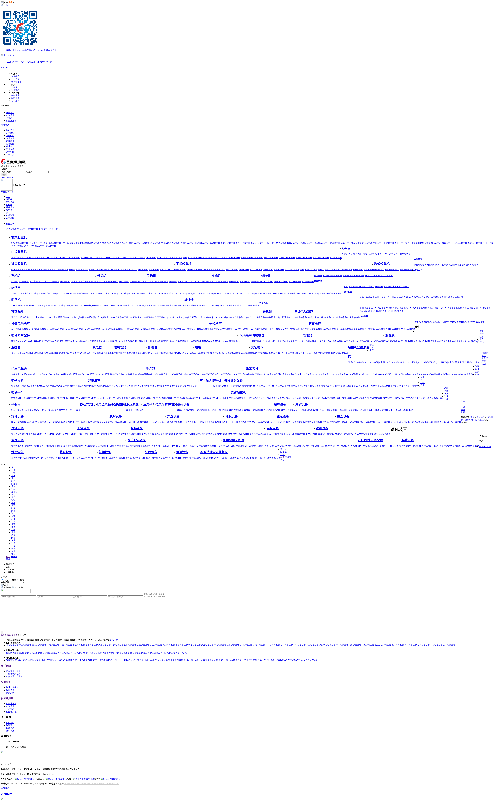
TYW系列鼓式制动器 (207, 293)
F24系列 (89, 353)
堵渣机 (91, 458)
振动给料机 (261, 434)
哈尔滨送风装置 (273, 645)
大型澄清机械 (384, 434)
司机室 (66, 317)
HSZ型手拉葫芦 (225, 329)
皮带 (395, 446)
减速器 (375, 446)
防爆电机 (169, 305)
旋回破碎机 (223, 410)
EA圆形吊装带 (404, 374)
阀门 (385, 446)
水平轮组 (55, 281)
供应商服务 (7, 698)
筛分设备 (390, 308)
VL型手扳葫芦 (302, 329)
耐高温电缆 (207, 341)
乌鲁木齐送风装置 (383, 645)
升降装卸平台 (314, 386)
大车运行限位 (300, 353)
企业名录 (10, 138)
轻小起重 (348, 292)
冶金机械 (364, 316)
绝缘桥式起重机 (187, 243)
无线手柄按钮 (287, 353)
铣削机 (168, 458)
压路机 (148, 446)
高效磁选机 (406, 422)
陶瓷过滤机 (145, 422)
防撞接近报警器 (166, 353)
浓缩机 (347, 434)
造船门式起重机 (209, 258)
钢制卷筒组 (102, 281)
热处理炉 (443, 446)
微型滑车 (92, 386)
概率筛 (41, 422)
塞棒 (20, 458)
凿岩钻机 (240, 446)
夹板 (38, 317)
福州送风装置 (130, 645)
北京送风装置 (12, 645)
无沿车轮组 (45, 281)
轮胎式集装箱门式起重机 (252, 258)
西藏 (446, 388)
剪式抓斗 (396, 362)
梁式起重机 (51, 246)
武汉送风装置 (286, 645)
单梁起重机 (346, 243)
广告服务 (10, 115)
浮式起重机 (143, 270)
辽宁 (371, 347)
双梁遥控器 (64, 353)
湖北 (477, 369)
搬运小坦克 (346, 386)
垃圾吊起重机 (293, 243)
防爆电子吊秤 (82, 386)
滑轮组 (365, 254)
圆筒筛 (69, 422)
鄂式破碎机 (202, 410)
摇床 (279, 422)
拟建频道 (10, 146)
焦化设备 (267, 458)
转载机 (206, 446)
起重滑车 (388, 286)
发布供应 (15, 76)
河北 (481, 342)
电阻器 (326, 276)
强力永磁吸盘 (39, 374)
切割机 (155, 458)
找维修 (9, 210)
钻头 (304, 446)
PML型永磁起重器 (86, 374)
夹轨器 (407, 254)
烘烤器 (451, 446)
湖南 (477, 372)
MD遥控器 (38, 353)
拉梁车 (451, 297)
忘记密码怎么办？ (14, 674)
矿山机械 (263, 303)
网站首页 (10, 130)
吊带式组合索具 (304, 374)
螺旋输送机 (79, 446)
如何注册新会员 (13, 671)
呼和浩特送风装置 (327, 645)
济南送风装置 (156, 645)
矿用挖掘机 (133, 446)
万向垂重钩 (277, 374)
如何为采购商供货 (14, 676)
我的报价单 (16, 82)
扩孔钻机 (271, 446)
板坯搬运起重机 (202, 243)
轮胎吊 (328, 270)
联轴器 (233, 317)
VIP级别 (10, 569)
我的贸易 (5, 67)
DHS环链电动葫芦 (92, 329)
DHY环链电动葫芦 (164, 329)
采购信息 (10, 207)
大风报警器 (190, 353)
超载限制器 (149, 341)
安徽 (484, 361)
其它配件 (399, 254)
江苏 (481, 337)
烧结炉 (465, 446)
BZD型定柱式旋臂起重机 (291, 398)
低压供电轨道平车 (207, 398)
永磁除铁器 (396, 422)
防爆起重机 (215, 243)
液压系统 (435, 297)
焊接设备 (463, 322)
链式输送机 (101, 446)
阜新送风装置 (115, 653)
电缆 (367, 276)
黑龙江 (485, 358)
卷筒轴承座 (135, 281)
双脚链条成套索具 (263, 374)
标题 (14, 580)
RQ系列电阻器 (323, 341)
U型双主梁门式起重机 (70, 258)
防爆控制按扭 (269, 341)
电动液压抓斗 (415, 362)
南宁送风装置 (181, 645)
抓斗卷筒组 (124, 281)
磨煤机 (412, 410)
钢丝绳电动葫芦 (344, 329)
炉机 (403, 446)
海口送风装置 (398, 645)
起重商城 (10, 133)
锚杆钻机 (253, 446)
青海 (446, 396)
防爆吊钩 (173, 281)
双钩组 (156, 281)
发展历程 (10, 728)
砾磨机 (356, 410)
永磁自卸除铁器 (436, 422)
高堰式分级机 (264, 422)
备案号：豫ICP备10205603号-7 (78, 783)
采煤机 (277, 410)
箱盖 (112, 341)
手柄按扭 (94, 341)
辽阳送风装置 (128, 653)
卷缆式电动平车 (148, 398)
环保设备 (224, 458)
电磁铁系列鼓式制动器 (167, 293)
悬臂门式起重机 (271, 258)
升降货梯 (325, 386)
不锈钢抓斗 (446, 362)
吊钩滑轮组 (223, 281)
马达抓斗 (378, 362)
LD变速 (219, 317)
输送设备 (486, 308)
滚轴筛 (23, 422)
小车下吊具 (397, 286)
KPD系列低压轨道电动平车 (23, 398)
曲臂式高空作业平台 (275, 386)
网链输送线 (90, 446)
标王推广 (10, 112)
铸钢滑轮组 (234, 281)
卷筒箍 (143, 281)
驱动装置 (176, 317)
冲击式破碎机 (235, 410)
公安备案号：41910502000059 (105, 783)
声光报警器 (153, 353)
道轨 (47, 317)
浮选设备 (408, 308)
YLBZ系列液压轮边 (127, 293)
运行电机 (37, 341)
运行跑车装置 (48, 341)
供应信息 (481, 417)
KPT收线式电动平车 (69, 398)
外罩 (61, 341)
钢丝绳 (157, 341)
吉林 (484, 356)
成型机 (115, 458)
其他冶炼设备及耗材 (477, 322)
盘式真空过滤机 (70, 434)
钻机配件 (262, 446)
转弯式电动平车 (133, 398)
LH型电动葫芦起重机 (89, 243)
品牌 (22, 580)
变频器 (345, 353)
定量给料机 (168, 434)
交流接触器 (263, 353)
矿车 (181, 446)
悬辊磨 (329, 410)
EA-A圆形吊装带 (419, 374)
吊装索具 (370, 286)
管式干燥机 (100, 434)
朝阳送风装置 (167, 653)
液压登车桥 (302, 386)
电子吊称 (379, 286)
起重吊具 (318, 281)
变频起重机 (356, 243)
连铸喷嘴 (31, 458)
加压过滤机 (31, 434)
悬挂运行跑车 (324, 353)
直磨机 (385, 410)
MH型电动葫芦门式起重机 (93, 258)
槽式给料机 (211, 434)
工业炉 (429, 446)
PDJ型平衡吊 (40, 410)
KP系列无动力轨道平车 (187, 398)
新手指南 (6, 665)
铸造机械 (250, 458)
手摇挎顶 (150, 374)
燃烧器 (471, 446)
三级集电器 (98, 353)
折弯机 (102, 458)
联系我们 (10, 725)
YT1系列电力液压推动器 (246, 293)
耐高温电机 (218, 341)
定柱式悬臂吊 (273, 398)
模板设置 (15, 98)
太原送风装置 (53, 645)
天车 (185, 258)
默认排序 (10, 564)
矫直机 (129, 458)
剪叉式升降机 (405, 386)
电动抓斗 (369, 362)
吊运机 (253, 270)
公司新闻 (15, 101)
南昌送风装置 (143, 645)
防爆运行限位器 (295, 341)
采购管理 (15, 90)
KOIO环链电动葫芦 (55, 329)
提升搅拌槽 (220, 422)
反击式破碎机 (190, 410)
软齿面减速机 (267, 281)
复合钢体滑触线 (463, 341)
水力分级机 (230, 422)
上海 (463, 407)
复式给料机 (222, 434)
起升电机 (28, 341)
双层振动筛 (104, 422)
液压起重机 (336, 270)
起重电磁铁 (354, 286)
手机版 (30, 27)
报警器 (361, 276)
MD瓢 (226, 341)
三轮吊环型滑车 (144, 386)
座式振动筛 (32, 422)
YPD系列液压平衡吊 (70, 410)
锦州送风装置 (89, 653)
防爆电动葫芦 (420, 265)
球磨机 (392, 410)
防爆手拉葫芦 (274, 329)
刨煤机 (284, 410)
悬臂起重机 (439, 398)
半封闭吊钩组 (205, 281)
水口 (25, 458)
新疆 (463, 401)
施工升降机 (198, 270)
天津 (463, 410)
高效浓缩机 (321, 434)
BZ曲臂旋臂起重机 (373, 398)
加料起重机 (378, 243)
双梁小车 (196, 317)
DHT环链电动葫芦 (130, 329)
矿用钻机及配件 (380, 311)
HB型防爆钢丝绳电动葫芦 (319, 317)
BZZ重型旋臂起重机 (312, 398)
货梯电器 (459, 297)
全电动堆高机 (384, 386)
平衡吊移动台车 (53, 410)
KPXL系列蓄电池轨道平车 (103, 398)
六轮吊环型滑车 (189, 386)
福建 (484, 364)
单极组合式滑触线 (422, 341)
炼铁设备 (437, 322)
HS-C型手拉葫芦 (240, 329)
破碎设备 (364, 308)
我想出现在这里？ (9, 635)
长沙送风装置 (299, 645)
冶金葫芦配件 (195, 341)
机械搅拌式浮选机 (206, 422)
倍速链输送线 (46, 446)
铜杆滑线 (475, 341)
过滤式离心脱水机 (159, 422)
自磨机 (343, 410)
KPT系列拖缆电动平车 (166, 398)
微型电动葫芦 (357, 329)
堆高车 (155, 446)
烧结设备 (419, 322)
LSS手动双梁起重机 (71, 243)
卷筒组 (352, 254)
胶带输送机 (27, 446)
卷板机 (122, 458)
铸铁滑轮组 (256, 281)
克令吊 (72, 270)
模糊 (6, 580)
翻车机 (175, 446)
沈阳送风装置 (66, 645)
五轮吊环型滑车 (174, 386)
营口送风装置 (102, 653)
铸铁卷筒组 (113, 281)
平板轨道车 (120, 398)
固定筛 (96, 422)
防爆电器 (318, 276)
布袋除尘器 (300, 434)
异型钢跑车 (246, 353)
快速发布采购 (12, 687)
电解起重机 (447, 243)
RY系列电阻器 (363, 341)
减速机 (372, 254)
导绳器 (126, 341)
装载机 (213, 446)
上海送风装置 (79, 645)
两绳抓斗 (352, 362)
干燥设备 (451, 308)
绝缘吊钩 (182, 281)
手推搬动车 (335, 386)
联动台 (145, 353)
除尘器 (291, 434)
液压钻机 (297, 446)
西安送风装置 (220, 645)
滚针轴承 (119, 341)
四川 (422, 380)
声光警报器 (186, 317)
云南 (422, 385)
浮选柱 (194, 422)
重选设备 (425, 308)
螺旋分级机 (241, 422)
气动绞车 (248, 317)
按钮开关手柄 (17, 353)
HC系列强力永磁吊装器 (135, 374)
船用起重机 (33, 270)
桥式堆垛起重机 (460, 243)
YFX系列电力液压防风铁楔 (105, 293)
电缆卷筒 (22, 317)
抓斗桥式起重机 (243, 243)
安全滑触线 (436, 341)
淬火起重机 (436, 243)
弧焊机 (192, 458)
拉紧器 (212, 317)
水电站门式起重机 (113, 258)
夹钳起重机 (400, 243)
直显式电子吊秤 (29, 386)
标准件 (116, 317)
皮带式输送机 (362, 386)
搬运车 (186, 446)
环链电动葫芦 (433, 265)
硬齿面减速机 (295, 281)
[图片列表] (6, 587)
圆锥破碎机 (247, 410)
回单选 (288, 457)
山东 (481, 339)
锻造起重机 (410, 243)
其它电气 (373, 276)
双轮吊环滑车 (131, 386)
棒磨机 (363, 410)
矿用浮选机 (179, 422)
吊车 (302, 270)
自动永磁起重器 (102, 374)
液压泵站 (139, 410)
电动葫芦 (418, 259)
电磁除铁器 (342, 422)
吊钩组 (358, 254)
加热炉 (436, 446)
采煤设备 (373, 308)
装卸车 (193, 446)
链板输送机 (122, 446)
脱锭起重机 (389, 243)
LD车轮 (14, 281)
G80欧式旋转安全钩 (355, 374)
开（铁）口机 (74, 458)
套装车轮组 (85, 281)
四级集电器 (108, 353)
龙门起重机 (151, 258)
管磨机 (323, 410)
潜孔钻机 (315, 446)
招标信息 (10, 202)
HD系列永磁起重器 (68, 374)
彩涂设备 (276, 458)
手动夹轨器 (268, 317)
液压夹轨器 (289, 317)
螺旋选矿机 (297, 422)
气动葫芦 (474, 265)
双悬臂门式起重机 (287, 258)
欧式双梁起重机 (407, 270)
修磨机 (135, 458)
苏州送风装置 (449, 645)
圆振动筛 (15, 422)
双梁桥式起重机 (307, 243)
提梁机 (296, 270)
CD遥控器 (28, 353)
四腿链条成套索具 (320, 374)
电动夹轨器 (279, 317)
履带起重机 (244, 270)
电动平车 (377, 297)
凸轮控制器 (136, 353)
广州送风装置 (410, 645)
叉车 (353, 386)
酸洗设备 (259, 458)
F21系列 (73, 353)
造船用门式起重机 (130, 258)
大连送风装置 (423, 645)
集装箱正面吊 (82, 270)
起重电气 (418, 270)
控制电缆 (126, 353)
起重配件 (346, 248)
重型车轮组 (65, 281)
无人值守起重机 (312, 660)
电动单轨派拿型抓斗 (431, 362)
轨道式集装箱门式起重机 (228, 258)
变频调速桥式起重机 (170, 243)
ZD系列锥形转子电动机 (45, 305)
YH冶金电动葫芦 (339, 317)
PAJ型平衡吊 (28, 410)
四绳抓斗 (361, 362)
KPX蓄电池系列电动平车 (48, 398)
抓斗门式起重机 (33, 258)
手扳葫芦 (213, 329)
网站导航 (5, 125)
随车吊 (321, 270)
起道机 (169, 317)
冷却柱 (84, 458)
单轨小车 (31, 317)
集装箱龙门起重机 (321, 258)
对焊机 (186, 458)
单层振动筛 (49, 422)
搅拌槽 (188, 422)
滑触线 (332, 276)
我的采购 (10, 693)
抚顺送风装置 (51, 653)
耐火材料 (417, 446)
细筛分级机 (252, 422)
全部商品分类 (7, 192)
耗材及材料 (214, 458)
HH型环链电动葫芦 (37, 329)
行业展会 (10, 149)
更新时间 (10, 572)
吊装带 (455, 374)
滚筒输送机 (57, 446)
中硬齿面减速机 (281, 281)
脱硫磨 (378, 410)
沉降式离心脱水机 (118, 422)
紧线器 (14, 317)
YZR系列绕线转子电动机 (22, 305)
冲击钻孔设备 (229, 446)
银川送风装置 (233, 645)
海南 (422, 377)
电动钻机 (354, 446)
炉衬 (423, 446)
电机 (390, 446)
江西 (477, 366)
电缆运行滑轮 (275, 353)
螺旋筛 (76, 422)
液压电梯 (395, 386)
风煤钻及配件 (326, 446)
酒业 (246, 660)
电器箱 (254, 353)
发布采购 (15, 87)
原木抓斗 (387, 362)
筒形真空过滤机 (18, 434)
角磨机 (398, 410)
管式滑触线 (395, 341)
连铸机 (14, 458)
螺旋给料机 (136, 434)
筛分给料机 (244, 434)
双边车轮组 (24, 281)
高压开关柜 (149, 317)
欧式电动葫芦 (379, 329)
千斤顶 (362, 286)
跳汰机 (319, 422)
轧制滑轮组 (245, 281)
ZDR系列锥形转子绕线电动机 (69, 305)
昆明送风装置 (207, 645)
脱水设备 (399, 308)
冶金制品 (204, 458)
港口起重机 (33, 229)
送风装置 (64, 458)
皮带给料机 (190, 434)
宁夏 (446, 399)
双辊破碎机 (258, 410)
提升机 (406, 286)
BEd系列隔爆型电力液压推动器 (294, 293)
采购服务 (6, 682)
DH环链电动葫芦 (147, 329)
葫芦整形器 (234, 341)
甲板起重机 (123, 270)
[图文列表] (17, 587)
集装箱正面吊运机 (168, 270)
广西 (477, 374)
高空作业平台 (259, 386)
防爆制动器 (56, 293)
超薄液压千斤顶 (239, 374)
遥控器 (339, 276)
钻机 (308, 446)
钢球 (369, 446)
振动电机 (53, 317)
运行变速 (68, 341)
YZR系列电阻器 (378, 341)
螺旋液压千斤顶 (162, 374)
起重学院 (10, 152)
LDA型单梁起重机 (19, 243)
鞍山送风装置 (38, 653)
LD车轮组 (75, 281)
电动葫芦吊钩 (192, 281)
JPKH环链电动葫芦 (200, 329)
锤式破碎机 (213, 410)
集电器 (346, 276)
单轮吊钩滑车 (118, 386)
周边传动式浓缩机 (335, 434)
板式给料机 (147, 434)
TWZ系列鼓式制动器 (187, 293)
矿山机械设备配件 (396, 311)
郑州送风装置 (169, 645)
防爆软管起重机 (110, 270)
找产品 (9, 199)
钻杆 (246, 446)
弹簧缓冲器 (202, 305)
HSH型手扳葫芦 (287, 329)
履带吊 (308, 270)
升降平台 (416, 386)
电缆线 (103, 317)
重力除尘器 (282, 434)
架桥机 (190, 270)
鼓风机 (409, 446)
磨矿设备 (381, 308)
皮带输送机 (68, 446)
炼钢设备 (428, 322)
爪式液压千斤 (176, 374)
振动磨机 (371, 410)
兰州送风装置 (246, 645)
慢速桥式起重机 (228, 243)
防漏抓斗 (469, 362)
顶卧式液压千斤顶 (191, 374)
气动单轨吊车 (294, 660)
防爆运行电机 (282, 341)
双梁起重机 (335, 243)
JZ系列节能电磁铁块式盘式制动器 (76, 293)
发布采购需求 (7, 177)
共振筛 (89, 422)
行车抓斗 (477, 362)
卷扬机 (259, 270)
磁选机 (458, 422)
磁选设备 (434, 308)
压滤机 (130, 422)
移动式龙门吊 (405, 297)
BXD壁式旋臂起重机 (331, 398)
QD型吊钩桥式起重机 (110, 243)
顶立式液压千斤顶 (223, 374)
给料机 (253, 434)
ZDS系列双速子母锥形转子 (96, 305)
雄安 (13, 554)
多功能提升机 (218, 386)
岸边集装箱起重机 (47, 270)
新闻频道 (10, 141)
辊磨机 (316, 410)
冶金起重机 (367, 243)
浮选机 (170, 422)
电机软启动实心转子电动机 (121, 305)
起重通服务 (11, 121)
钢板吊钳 (250, 374)
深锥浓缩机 (372, 434)
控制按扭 (118, 353)
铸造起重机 (281, 243)
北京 (463, 404)
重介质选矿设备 (330, 422)
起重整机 (10, 224)
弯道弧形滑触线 (448, 341)
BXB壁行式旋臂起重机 (416, 398)
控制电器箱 (84, 341)
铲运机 (200, 446)
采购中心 (10, 136)
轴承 (381, 446)
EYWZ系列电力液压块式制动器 (323, 293)
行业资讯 (10, 215)
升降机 (238, 386)
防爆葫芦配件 (182, 341)
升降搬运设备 (366, 297)
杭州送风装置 (104, 645)
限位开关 (133, 317)
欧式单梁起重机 (392, 270)
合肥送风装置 (117, 645)
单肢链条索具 (464, 374)
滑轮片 (214, 281)
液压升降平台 (291, 386)
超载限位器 (257, 341)
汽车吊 (314, 270)
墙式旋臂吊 (249, 398)
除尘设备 (469, 308)
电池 (303, 660)
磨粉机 (298, 410)
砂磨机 (349, 410)
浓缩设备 (478, 308)
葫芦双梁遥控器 (51, 353)
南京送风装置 (91, 645)
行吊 (180, 258)
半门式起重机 (336, 258)
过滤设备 (443, 308)
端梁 (60, 317)
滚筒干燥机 (89, 434)
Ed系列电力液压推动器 (268, 293)
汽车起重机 (279, 270)
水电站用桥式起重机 (151, 243)
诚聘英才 (10, 731)
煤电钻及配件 (343, 446)
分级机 (274, 422)
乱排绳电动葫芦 (393, 329)
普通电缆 (219, 353)
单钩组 (150, 281)
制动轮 (227, 317)
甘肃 (446, 393)
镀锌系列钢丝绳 (168, 341)
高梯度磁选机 (384, 422)
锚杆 (334, 446)
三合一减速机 (308, 281)
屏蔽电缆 (236, 353)
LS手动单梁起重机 (52, 243)
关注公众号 (27, 58)
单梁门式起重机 (18, 258)
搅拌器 (52, 458)
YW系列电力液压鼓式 (147, 293)
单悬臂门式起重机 (304, 258)
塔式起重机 (181, 270)
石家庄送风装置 (39, 645)
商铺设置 (15, 95)
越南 (13, 551)
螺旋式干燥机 (111, 434)
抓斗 (346, 286)
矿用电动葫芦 (353, 317)
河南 (481, 331)
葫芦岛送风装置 (180, 653)
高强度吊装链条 (290, 374)
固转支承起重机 (96, 270)
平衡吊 (395, 297)
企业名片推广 (12, 712)
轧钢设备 (446, 322)
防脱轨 (240, 317)
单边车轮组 (35, 281)
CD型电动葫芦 (315, 329)
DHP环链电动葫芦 (19, 329)
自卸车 (168, 446)
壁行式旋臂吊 (260, 398)
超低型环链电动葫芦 (182, 329)
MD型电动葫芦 (329, 329)
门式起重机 (22, 229)
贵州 (422, 383)
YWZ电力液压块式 (19, 293)
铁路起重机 (369, 270)
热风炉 (458, 446)
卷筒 (57, 341)
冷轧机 (108, 458)
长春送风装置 (312, 645)
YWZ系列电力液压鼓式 (39, 293)
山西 (371, 350)
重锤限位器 (94, 317)
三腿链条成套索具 (337, 374)
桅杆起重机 (358, 270)
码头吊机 (133, 270)
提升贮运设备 (366, 311)
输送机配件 (16, 446)
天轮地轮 (205, 317)
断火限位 (139, 341)
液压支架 (291, 410)
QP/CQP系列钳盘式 (226, 293)
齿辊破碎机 (269, 410)
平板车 (220, 446)
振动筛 (82, 422)
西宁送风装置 (342, 645)
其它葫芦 (453, 265)
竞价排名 (10, 709)
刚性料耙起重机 (423, 243)
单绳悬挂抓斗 (458, 362)
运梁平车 (444, 297)
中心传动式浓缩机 (358, 434)
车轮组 (345, 254)
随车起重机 (209, 270)
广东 (481, 334)
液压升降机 (247, 386)
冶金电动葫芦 (301, 317)
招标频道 (10, 144)
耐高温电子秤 (43, 386)
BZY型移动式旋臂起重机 (394, 398)
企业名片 (10, 118)
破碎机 (180, 410)
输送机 (36, 446)
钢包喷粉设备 (42, 458)
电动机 (385, 254)
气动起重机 (282, 660)
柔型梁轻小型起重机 (421, 297)
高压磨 (405, 410)
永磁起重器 (16, 374)
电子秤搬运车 (69, 386)
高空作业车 (229, 386)
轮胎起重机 (220, 270)
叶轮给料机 (179, 434)
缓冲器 (392, 254)
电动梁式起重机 (38, 246)
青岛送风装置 (436, 645)
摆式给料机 (233, 434)
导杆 (132, 341)
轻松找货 (10, 690)
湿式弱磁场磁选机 (420, 422)
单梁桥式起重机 (322, 243)
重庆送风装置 (194, 645)
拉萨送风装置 (368, 645)
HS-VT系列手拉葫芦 (258, 329)
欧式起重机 (54, 229)
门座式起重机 (62, 270)
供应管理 (15, 79)
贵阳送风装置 (259, 645)
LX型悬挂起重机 (36, 243)
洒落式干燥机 (124, 434)
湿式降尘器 (311, 434)
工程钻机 (279, 446)
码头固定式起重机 (19, 270)
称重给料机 (201, 434)
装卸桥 (142, 258)
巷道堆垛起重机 (475, 243)
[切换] (10, 2)
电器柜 (110, 317)
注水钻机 (288, 446)
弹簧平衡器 (16, 386)
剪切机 (161, 458)
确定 (282, 457)
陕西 (446, 391)
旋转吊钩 (164, 281)
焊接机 (179, 458)
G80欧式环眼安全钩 (388, 374)
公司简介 (10, 723)
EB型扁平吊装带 (434, 374)
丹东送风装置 (76, 653)
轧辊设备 (232, 458)
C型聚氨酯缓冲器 (251, 305)
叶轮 (399, 446)
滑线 (387, 341)
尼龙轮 (94, 281)
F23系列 (81, 353)
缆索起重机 (347, 270)
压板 (42, 317)
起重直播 (10, 154)
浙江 (371, 345)
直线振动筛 (60, 422)
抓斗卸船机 (154, 270)
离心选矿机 (286, 422)
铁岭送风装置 (154, 653)
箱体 (107, 341)
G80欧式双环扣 (372, 374)
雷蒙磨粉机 (307, 410)
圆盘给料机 (157, 434)
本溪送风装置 (64, 653)
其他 (58, 458)
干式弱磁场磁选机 (356, 422)
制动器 (378, 254)
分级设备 (416, 308)
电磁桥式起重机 (257, 243)
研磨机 (336, 410)
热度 (8, 567)
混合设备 (241, 458)
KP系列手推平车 (223, 398)
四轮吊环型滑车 (159, 386)
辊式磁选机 (449, 422)
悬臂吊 (430, 398)
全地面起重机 (232, 270)
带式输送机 (112, 446)
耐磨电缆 (227, 353)
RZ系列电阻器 (350, 341)
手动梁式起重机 (23, 246)
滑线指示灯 (179, 353)
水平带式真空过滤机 (53, 434)
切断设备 (454, 322)
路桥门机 (289, 270)
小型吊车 (373, 386)
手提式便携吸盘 (117, 374)
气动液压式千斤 (207, 374)
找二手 (9, 213)
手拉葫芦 (444, 265)
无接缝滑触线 (407, 341)
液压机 (148, 458)
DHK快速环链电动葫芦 (111, 329)
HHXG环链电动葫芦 (74, 329)
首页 (8, 196)
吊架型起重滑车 (104, 386)
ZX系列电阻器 (309, 341)
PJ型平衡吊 (16, 410)
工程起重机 (44, 229)
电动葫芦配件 (463, 265)
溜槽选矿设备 (309, 422)
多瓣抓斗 (404, 362)
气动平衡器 (257, 317)
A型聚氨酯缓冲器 (235, 305)
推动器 (341, 293)
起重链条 (447, 374)
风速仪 (140, 317)
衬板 (365, 446)
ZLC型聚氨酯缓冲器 (217, 305)
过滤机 (40, 434)
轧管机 (142, 458)
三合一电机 (179, 305)
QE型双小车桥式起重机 (130, 243)
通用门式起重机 (195, 258)
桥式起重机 (11, 229)
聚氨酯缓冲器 (190, 305)
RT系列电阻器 (336, 341)
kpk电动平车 (84, 398)
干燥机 (80, 434)
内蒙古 (485, 353)
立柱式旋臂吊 (237, 398)
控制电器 (353, 276)
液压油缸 (130, 410)
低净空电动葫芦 (408, 329)
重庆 (463, 412)
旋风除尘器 (272, 434)
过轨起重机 (270, 243)
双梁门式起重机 (170, 258)
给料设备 (460, 308)
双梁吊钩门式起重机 (50, 258)
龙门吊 (160, 258)
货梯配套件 (83, 317)
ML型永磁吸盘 (52, 374)
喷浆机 (141, 446)
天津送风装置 (25, 645)
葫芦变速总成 (17, 341)
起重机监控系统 (385, 276)
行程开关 (124, 317)
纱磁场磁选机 (371, 422)
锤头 (360, 446)
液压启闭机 (268, 270)
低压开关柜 (160, 317)
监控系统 (73, 317)
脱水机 (136, 422)
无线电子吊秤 (56, 386)
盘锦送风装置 (141, 653)
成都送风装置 (355, 645)
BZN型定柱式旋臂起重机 (353, 398)
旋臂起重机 (386, 297)
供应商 (9, 205)
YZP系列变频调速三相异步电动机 (149, 305)
